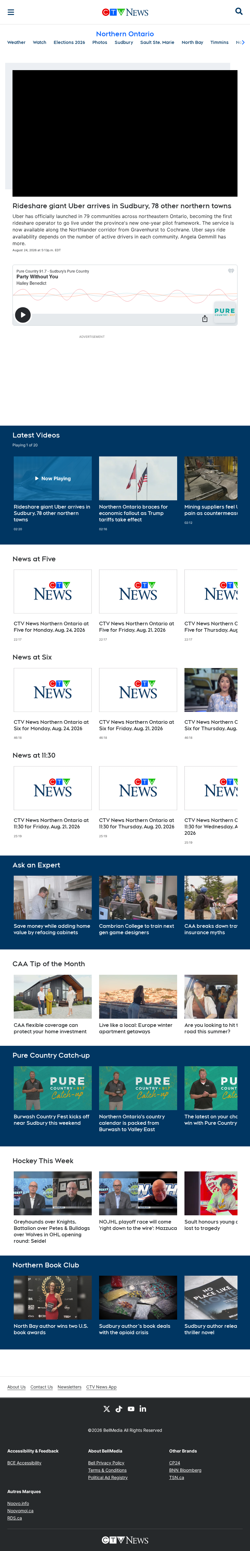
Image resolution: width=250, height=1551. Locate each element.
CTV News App (101, 1386)
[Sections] (11, 12)
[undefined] (53, 493)
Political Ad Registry (108, 1477)
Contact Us (41, 1386)
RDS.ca (14, 1518)
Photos (99, 42)
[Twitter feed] (106, 1409)
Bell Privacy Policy (106, 1462)
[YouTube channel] (131, 1409)
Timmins (219, 42)
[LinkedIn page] (143, 1409)
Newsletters (69, 1386)
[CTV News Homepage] (125, 12)
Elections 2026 (69, 42)
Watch (39, 42)
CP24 (174, 1462)
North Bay (192, 42)
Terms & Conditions (107, 1470)
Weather (16, 42)
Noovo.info (18, 1503)
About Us (16, 1386)
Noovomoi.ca (20, 1510)
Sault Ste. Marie (157, 42)
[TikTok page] (119, 1409)
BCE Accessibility (24, 1462)
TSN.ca (176, 1477)
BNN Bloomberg (185, 1470)
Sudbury (124, 42)
